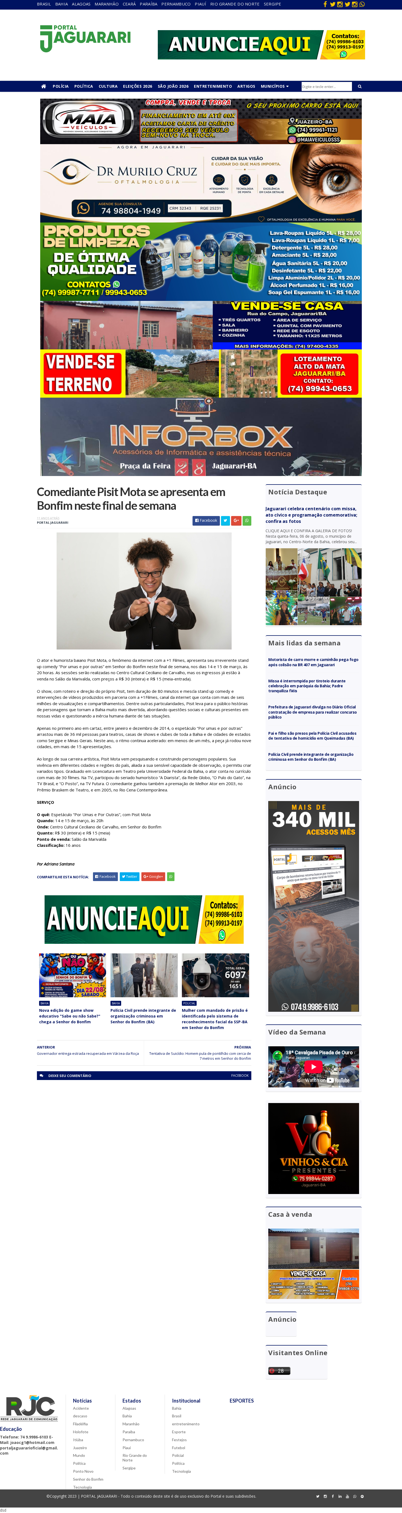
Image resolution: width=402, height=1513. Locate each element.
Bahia (61, 4)
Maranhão (106, 4)
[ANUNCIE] (261, 58)
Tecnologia (82, 1487)
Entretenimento (213, 86)
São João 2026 (173, 86)
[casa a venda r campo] (201, 348)
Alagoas (81, 4)
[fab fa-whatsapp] (362, 4)
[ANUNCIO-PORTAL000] (144, 942)
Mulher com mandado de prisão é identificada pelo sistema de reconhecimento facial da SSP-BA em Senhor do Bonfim (215, 1019)
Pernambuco (176, 4)
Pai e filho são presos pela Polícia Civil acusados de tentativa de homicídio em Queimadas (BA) (312, 736)
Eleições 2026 (137, 86)
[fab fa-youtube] (347, 1497)
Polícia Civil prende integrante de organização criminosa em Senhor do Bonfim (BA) (143, 1016)
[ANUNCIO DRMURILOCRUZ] (201, 221)
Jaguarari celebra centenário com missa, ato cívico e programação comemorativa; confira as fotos (311, 515)
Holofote (80, 1431)
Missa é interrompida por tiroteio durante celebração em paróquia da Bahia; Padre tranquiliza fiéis (307, 685)
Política (83, 86)
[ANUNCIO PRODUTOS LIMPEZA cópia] (201, 299)
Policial (189, 1003)
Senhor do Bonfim (88, 1479)
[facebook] (325, 4)
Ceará (129, 4)
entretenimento (186, 1423)
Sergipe (272, 4)
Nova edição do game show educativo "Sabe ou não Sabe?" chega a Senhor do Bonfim (69, 1016)
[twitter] (333, 4)
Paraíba (148, 4)
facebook (240, 1075)
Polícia (61, 86)
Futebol (178, 1447)
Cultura (108, 86)
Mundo (79, 1455)
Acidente (81, 1408)
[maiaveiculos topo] (201, 142)
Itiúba (78, 1439)
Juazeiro (80, 1447)
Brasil (44, 4)
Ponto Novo (83, 1471)
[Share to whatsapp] (247, 521)
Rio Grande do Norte (235, 4)
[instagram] (340, 4)
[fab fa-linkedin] (340, 1497)
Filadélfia (80, 1423)
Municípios (273, 86)
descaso (80, 1416)
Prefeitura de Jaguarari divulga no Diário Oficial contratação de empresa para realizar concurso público (312, 711)
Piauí (200, 4)
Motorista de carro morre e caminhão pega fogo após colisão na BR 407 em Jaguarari (313, 662)
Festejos (179, 1439)
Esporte (179, 1431)
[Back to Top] (362, 1497)
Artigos (246, 86)
